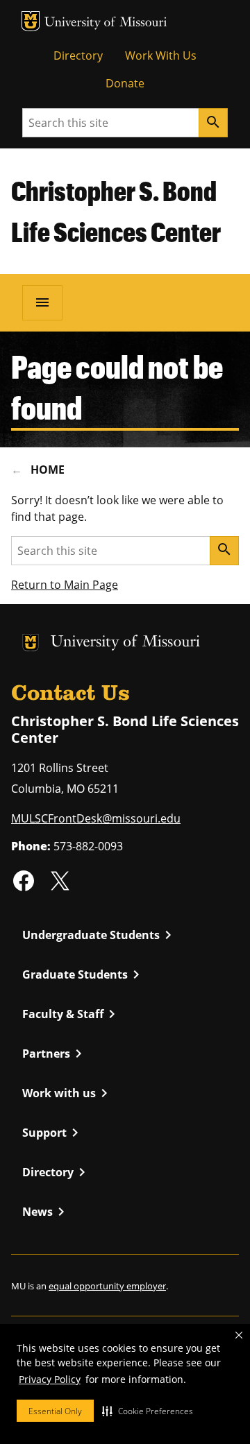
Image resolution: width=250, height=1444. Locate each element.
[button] (147, 1411)
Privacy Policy (50, 1379)
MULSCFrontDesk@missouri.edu (96, 818)
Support (52, 1132)
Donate (125, 83)
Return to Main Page (64, 584)
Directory (78, 55)
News (45, 1211)
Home (48, 469)
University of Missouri (105, 23)
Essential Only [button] (55, 1411)
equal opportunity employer (107, 1286)
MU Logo (31, 21)
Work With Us (161, 55)
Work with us (67, 1093)
